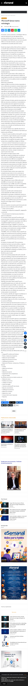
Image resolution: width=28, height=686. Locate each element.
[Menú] (1, 3)
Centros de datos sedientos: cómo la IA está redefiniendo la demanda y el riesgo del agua (18, 518)
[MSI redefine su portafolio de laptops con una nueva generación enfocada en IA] (21, 439)
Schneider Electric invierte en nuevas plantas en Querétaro (20, 431)
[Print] (25, 347)
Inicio (3, 15)
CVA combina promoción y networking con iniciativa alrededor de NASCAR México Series (18, 511)
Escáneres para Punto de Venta (16, 636)
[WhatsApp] (15, 30)
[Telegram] (19, 30)
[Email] (25, 343)
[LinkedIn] (9, 30)
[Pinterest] (12, 30)
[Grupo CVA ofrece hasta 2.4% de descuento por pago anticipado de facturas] (5, 505)
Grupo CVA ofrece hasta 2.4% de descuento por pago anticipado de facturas (17, 504)
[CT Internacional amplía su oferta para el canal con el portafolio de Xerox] (7, 424)
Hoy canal (7, 15)
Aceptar (4, 683)
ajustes (11, 681)
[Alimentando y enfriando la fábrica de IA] (7, 439)
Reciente (14, 612)
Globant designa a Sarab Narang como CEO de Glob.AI (15, 12)
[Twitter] (5, 30)
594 (14, 411)
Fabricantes (12, 15)
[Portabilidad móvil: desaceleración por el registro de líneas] (5, 644)
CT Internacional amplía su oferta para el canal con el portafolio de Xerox (7, 431)
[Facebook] (2, 30)
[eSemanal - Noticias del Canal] (8, 3)
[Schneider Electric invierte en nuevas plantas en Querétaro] (21, 424)
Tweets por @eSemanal (6, 606)
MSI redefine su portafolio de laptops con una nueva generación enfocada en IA (20, 445)
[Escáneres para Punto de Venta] (5, 638)
